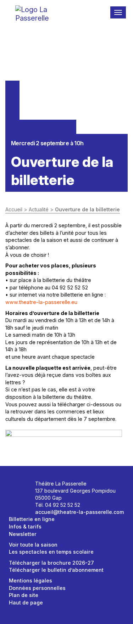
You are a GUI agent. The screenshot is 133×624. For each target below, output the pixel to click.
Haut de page (26, 602)
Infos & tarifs (25, 526)
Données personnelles (37, 588)
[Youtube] (16, 498)
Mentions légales (30, 580)
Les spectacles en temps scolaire (51, 552)
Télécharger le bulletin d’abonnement (56, 570)
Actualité (39, 209)
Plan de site (23, 595)
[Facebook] (16, 486)
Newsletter (23, 534)
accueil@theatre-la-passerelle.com (79, 512)
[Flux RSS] (24, 498)
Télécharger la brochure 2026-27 (51, 563)
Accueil (13, 209)
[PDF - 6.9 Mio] (63, 444)
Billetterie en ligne (32, 519)
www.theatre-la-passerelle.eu (41, 302)
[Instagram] (24, 486)
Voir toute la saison (33, 545)
